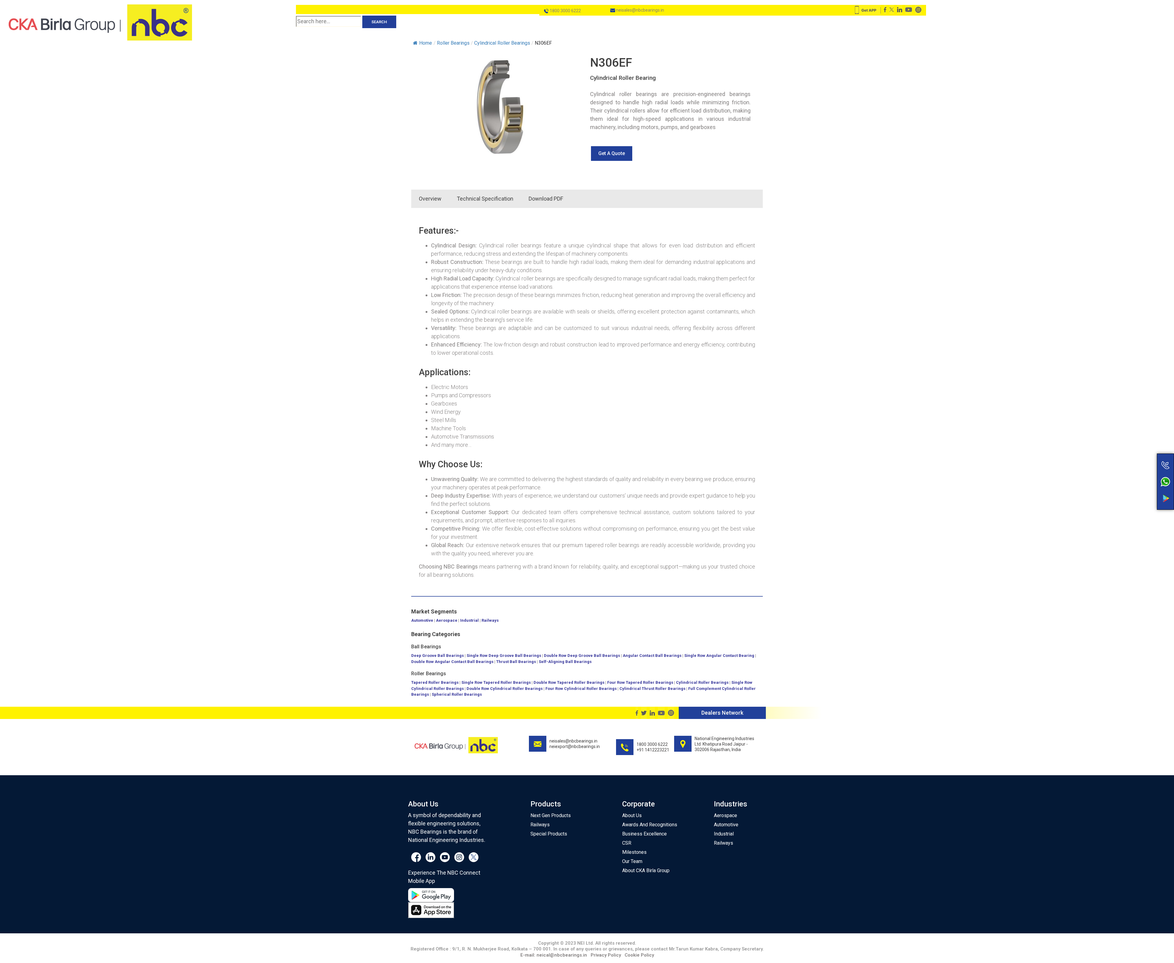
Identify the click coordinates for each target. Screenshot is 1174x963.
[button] (611, 153)
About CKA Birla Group (646, 870)
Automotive (422, 620)
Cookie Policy (639, 955)
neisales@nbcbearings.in (639, 10)
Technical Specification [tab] (485, 198)
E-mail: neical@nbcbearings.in (553, 955)
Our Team (632, 861)
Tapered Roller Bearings (435, 682)
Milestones (634, 852)
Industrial (469, 620)
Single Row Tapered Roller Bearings (496, 682)
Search (379, 22)
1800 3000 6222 (565, 10)
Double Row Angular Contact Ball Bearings (452, 661)
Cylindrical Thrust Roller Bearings (652, 688)
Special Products (548, 834)
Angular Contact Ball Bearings (652, 655)
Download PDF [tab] (546, 198)
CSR (626, 843)
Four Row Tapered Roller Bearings (640, 682)
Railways (490, 620)
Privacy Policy (606, 955)
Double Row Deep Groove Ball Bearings (582, 655)
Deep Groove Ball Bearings (437, 655)
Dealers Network (722, 712)
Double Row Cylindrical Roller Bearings (505, 688)
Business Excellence (644, 834)
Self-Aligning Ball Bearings (565, 661)
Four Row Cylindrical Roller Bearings (581, 688)
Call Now (1141, 452)
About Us (632, 815)
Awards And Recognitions (649, 825)
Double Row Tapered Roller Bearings (568, 682)
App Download (1141, 487)
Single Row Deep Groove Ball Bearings (504, 655)
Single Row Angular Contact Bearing (719, 655)
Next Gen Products (550, 815)
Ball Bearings (426, 647)
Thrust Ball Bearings (516, 661)
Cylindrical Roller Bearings (702, 682)
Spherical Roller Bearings (457, 694)
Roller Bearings (428, 673)
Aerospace (446, 620)
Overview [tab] (430, 198)
